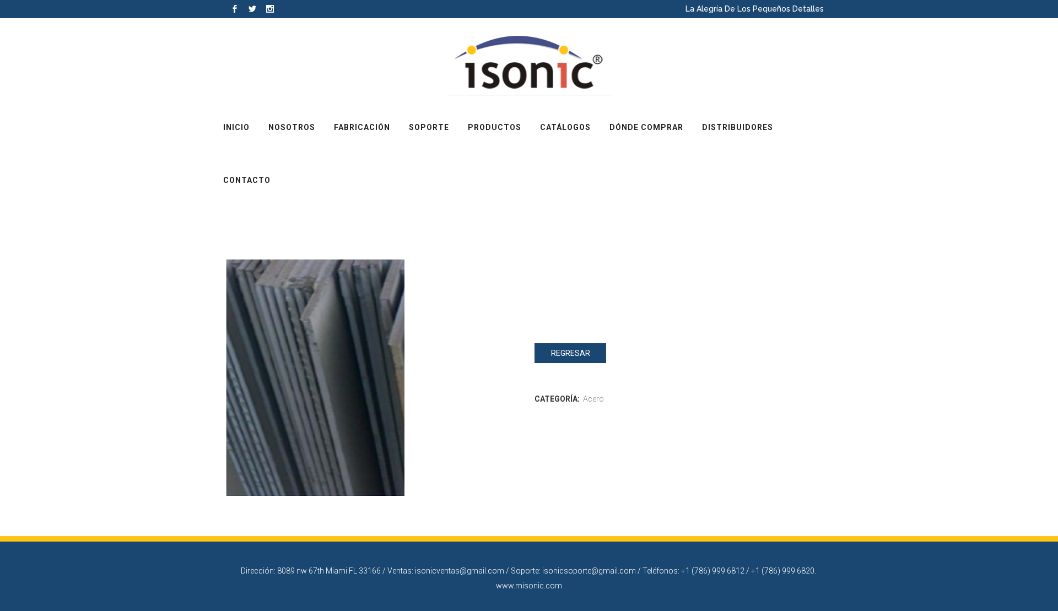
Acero (593, 398)
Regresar (570, 353)
